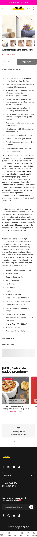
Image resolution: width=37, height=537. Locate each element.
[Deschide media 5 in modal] (31, 19)
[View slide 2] (17, 441)
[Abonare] (31, 507)
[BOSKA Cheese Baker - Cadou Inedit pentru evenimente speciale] (15, 390)
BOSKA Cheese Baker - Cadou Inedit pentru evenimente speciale (16, 408)
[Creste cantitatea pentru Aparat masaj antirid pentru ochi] (13, 62)
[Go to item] (5, 43)
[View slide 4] (22, 441)
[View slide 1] (15, 441)
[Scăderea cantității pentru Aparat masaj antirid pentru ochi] (4, 62)
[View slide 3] (19, 441)
